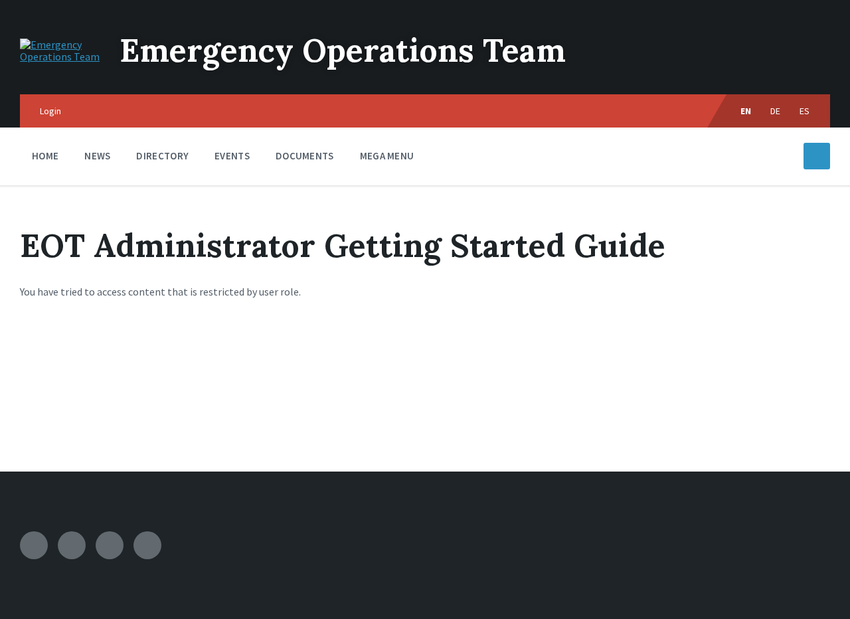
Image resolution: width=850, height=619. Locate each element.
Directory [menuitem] (162, 155)
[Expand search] (817, 156)
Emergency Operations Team (343, 50)
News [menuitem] (97, 155)
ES (805, 111)
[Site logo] (60, 56)
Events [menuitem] (232, 155)
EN (746, 111)
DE (775, 111)
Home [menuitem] (45, 155)
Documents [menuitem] (305, 155)
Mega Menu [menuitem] (387, 155)
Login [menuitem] (50, 111)
